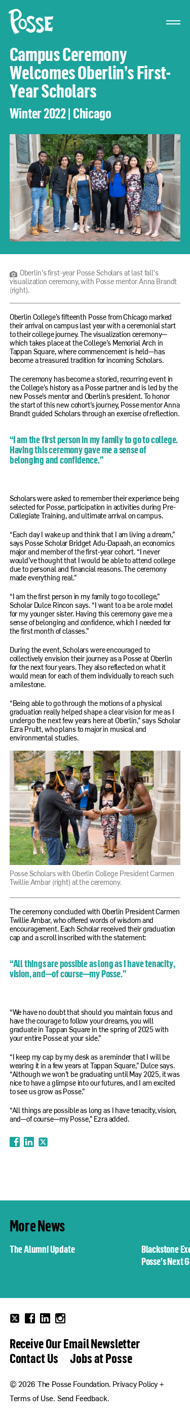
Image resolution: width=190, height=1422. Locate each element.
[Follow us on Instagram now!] (60, 1318)
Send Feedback (82, 1399)
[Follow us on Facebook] (30, 1318)
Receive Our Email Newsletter (75, 1343)
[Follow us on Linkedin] (45, 1318)
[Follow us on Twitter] (15, 1318)
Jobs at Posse (101, 1358)
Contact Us (34, 1358)
